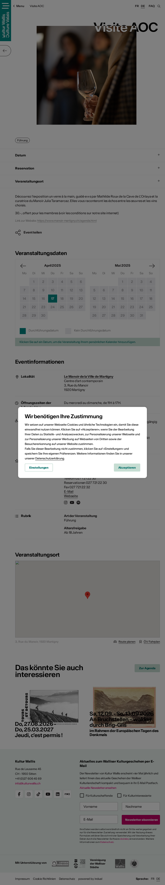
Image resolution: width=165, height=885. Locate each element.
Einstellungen (38, 467)
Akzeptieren (127, 467)
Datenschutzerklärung (49, 458)
